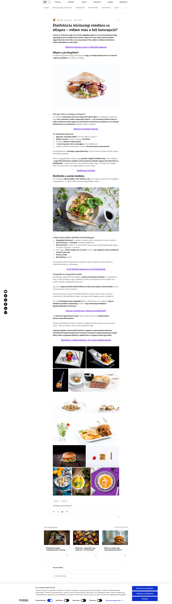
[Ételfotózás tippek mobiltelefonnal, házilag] (57, 537)
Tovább (116, 8)
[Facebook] (5, 304)
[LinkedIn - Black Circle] (5, 308)
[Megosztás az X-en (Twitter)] (58, 512)
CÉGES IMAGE (106, 8)
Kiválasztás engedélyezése (145, 593)
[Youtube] (5, 291)
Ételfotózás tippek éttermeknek (62, 8)
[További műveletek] (118, 20)
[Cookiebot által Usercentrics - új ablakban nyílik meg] (24, 600)
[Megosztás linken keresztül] (67, 512)
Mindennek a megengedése (144, 588)
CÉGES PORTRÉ (93, 8)
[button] (126, 8)
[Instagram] (5, 300)
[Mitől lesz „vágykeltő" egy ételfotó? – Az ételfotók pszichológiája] (86, 537)
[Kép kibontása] (69, 357)
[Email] (5, 312)
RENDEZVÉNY (80, 8)
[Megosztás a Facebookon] (54, 512)
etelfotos (64, 501)
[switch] (66, 600)
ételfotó (56, 501)
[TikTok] (5, 295)
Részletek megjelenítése (113, 600)
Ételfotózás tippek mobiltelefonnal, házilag (55, 549)
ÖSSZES (46, 8)
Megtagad (145, 599)
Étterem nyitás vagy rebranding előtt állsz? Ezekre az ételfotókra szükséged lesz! (113, 549)
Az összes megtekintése (121, 527)
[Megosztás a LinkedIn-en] (62, 512)
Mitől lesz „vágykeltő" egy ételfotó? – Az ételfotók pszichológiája (85, 549)
